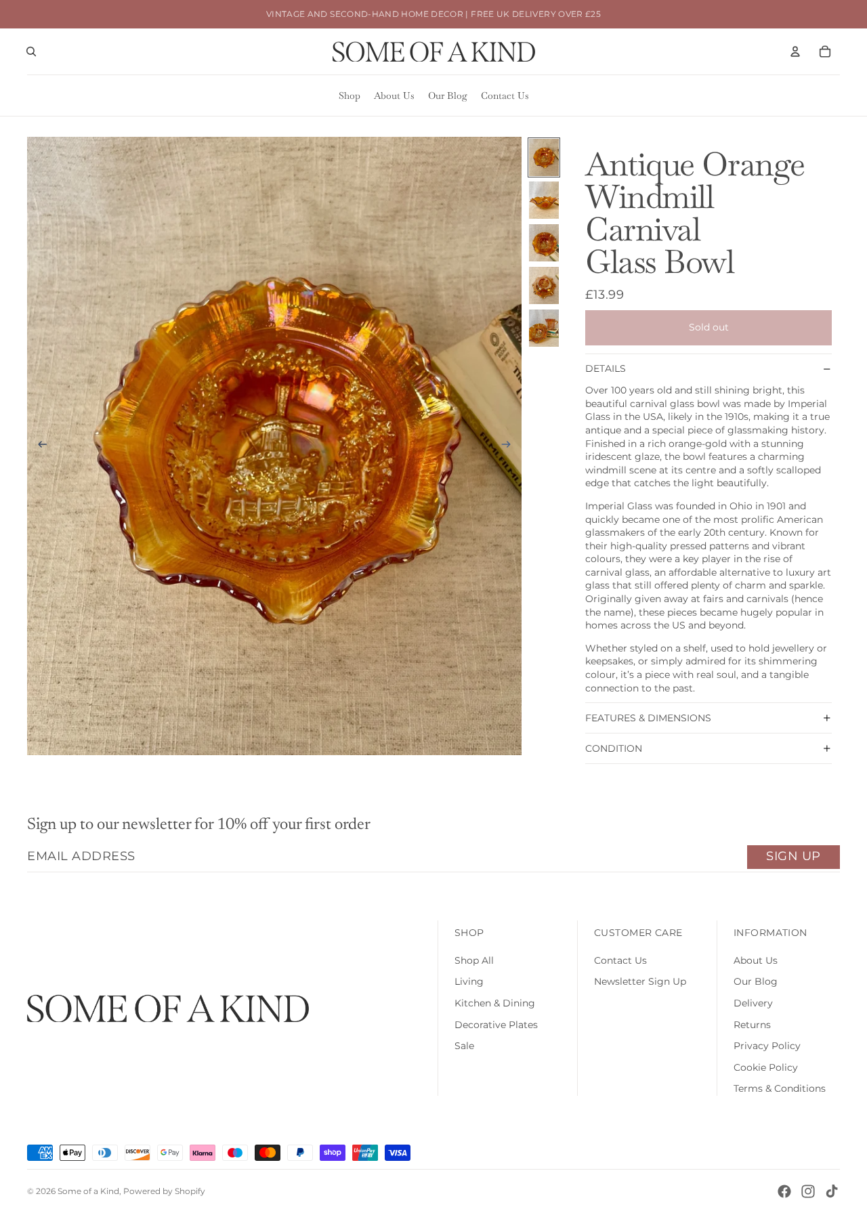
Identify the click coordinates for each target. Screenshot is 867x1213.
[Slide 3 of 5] (544, 242)
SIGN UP (793, 856)
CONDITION (613, 748)
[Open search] (31, 51)
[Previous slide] (38, 446)
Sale (464, 1046)
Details (605, 368)
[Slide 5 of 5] (544, 328)
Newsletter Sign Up (640, 981)
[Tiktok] (832, 1191)
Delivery (753, 1003)
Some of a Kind (88, 1191)
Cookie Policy (766, 1067)
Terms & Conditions (780, 1088)
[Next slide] (510, 446)
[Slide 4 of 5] (544, 285)
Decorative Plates (496, 1025)
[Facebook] (784, 1191)
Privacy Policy (767, 1046)
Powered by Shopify (164, 1191)
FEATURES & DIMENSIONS (648, 718)
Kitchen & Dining (494, 1003)
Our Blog (756, 981)
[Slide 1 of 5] (544, 157)
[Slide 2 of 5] (544, 200)
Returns (752, 1025)
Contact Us (620, 960)
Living (469, 981)
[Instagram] (808, 1191)
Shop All (474, 960)
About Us (756, 960)
